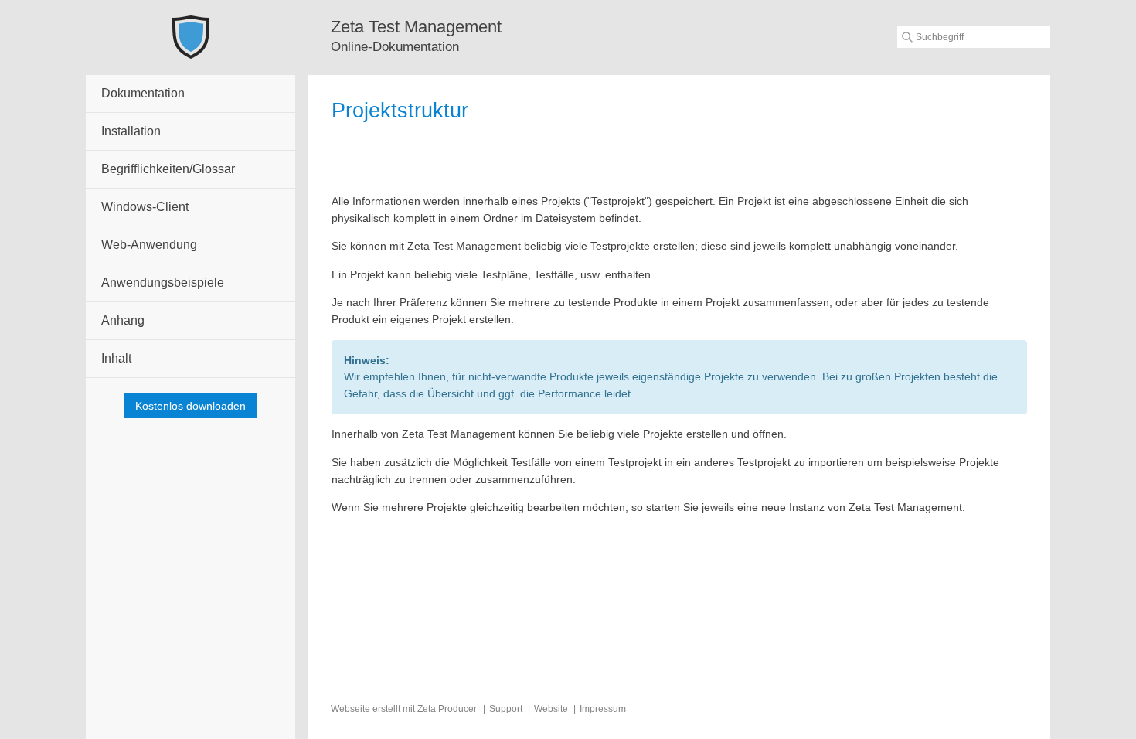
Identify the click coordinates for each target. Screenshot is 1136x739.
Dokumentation (143, 93)
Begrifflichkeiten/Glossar (168, 168)
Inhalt (116, 358)
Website (551, 708)
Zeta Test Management (416, 26)
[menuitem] (190, 94)
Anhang (123, 320)
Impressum (603, 708)
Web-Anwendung (149, 244)
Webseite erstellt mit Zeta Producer (404, 708)
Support (505, 708)
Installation (131, 131)
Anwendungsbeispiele (162, 282)
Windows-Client (145, 206)
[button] (190, 405)
